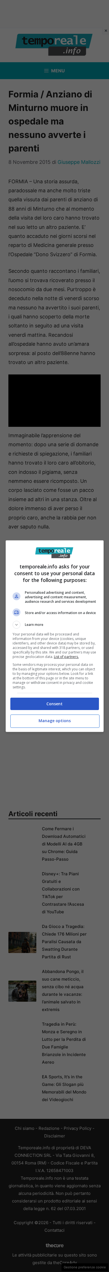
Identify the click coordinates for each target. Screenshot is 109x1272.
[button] (55, 625)
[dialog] (55, 636)
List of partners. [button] (66, 656)
